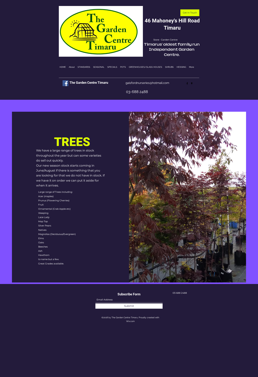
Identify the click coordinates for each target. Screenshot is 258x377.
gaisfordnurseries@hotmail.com (147, 83)
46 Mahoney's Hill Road (172, 21)
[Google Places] (191, 83)
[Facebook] (65, 83)
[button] (189, 12)
